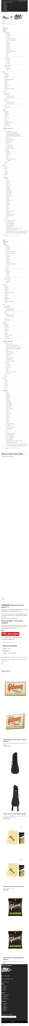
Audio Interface (9, 131)
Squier (8, 45)
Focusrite (8, 152)
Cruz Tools (8, 184)
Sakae (6, 174)
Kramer (8, 48)
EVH (7, 55)
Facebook (5, 5)
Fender (8, 37)
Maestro (6, 120)
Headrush (7, 117)
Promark (6, 172)
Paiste (6, 171)
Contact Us (18, 657)
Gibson (8, 41)
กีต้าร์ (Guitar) (6, 994)
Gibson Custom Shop (11, 40)
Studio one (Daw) (10, 148)
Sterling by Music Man (9, 88)
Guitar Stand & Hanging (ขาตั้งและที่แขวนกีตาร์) (16, 232)
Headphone (8, 141)
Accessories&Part (16, 659)
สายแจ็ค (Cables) (10, 221)
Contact (4, 988)
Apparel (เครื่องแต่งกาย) (22, 743)
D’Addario (8, 187)
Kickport (8, 204)
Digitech (6, 113)
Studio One (8, 154)
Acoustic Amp (7, 93)
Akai (6, 163)
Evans (6, 168)
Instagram (5, 10)
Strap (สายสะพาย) (10, 225)
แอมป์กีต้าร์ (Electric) (10, 96)
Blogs (4, 990)
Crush (6, 166)
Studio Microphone (10, 140)
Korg (6, 105)
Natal (7, 209)
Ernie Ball (7, 114)
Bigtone (8, 186)
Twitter (4, 3)
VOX (6, 90)
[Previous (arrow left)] (1, 1025)
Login (4, 21)
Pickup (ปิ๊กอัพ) (9, 226)
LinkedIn (5, 6)
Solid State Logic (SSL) (11, 158)
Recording (7, 149)
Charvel (8, 35)
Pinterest (5, 9)
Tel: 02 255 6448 (4, 2)
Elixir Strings (9, 192)
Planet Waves (9, 215)
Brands (6, 178)
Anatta (7, 180)
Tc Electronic (7, 107)
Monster (8, 208)
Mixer (7, 143)
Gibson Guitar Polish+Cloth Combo (13, 886)
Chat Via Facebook (23, 0)
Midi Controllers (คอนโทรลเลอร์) (13, 134)
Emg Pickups (9, 191)
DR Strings (8, 189)
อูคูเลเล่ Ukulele (8, 65)
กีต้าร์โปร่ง (7, 57)
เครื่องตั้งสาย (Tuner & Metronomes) (14, 228)
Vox (7, 54)
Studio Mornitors (9, 145)
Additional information (7, 642)
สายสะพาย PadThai (10, 214)
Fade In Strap (9, 195)
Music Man (9, 49)
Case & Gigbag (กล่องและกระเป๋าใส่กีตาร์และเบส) (16, 231)
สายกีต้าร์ (22, 961)
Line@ (10, 2)
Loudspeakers (9, 146)
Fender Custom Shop (11, 38)
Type (6, 219)
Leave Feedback (24, 657)
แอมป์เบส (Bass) (9, 97)
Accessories (9, 659)
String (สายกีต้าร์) (10, 223)
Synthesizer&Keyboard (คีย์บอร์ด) (13, 135)
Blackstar (9, 34)
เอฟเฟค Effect (6, 998)
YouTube (5, 7)
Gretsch (8, 52)
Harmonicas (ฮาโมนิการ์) (11, 229)
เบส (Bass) (5, 996)
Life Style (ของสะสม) (10, 220)
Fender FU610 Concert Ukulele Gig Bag (14, 814)
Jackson (8, 46)
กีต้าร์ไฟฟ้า (7, 32)
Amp (4, 997)
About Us (5, 985)
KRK (7, 157)
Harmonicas (9, 200)
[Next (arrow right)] (3, 1025)
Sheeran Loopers (8, 122)
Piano (6, 162)
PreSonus (7, 137)
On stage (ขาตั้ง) (10, 211)
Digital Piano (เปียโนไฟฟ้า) (12, 132)
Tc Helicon (7, 123)
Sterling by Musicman (11, 51)
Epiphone (9, 43)
